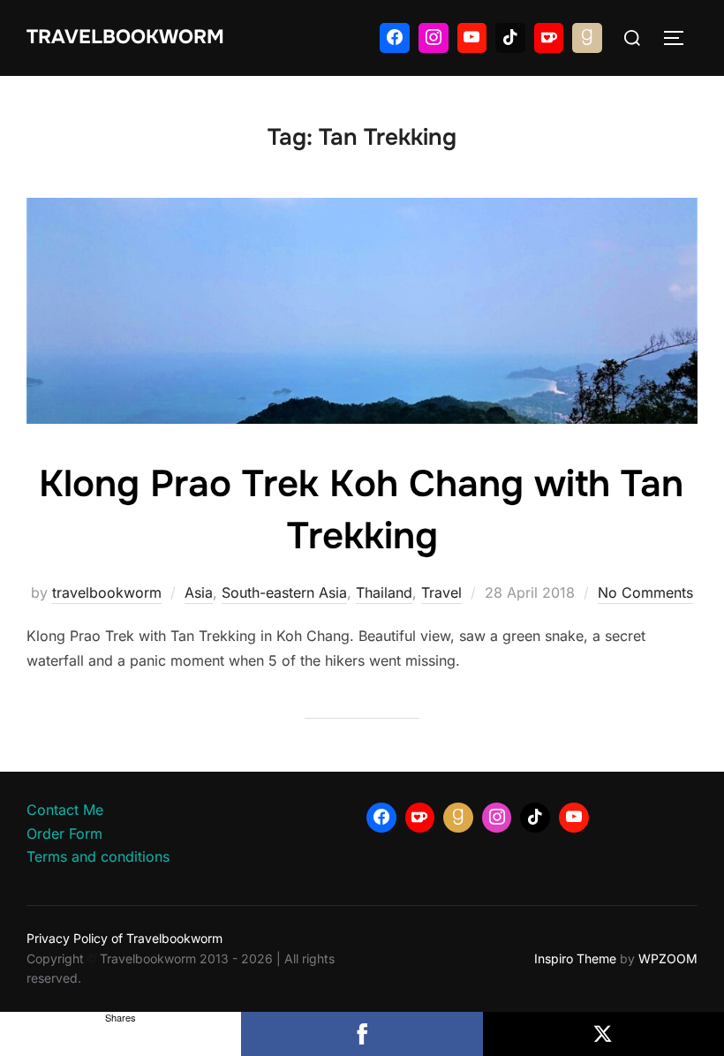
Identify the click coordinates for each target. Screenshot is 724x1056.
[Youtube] (472, 38)
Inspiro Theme (575, 958)
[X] (603, 1034)
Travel (441, 592)
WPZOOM (668, 958)
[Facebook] (394, 38)
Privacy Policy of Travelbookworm (124, 938)
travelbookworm (107, 592)
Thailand (384, 592)
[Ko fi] (549, 38)
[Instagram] (433, 38)
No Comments (645, 592)
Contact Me (64, 809)
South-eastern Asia (284, 592)
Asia (199, 592)
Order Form (64, 833)
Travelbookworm (125, 37)
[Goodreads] (587, 38)
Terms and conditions (98, 856)
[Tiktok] (510, 38)
